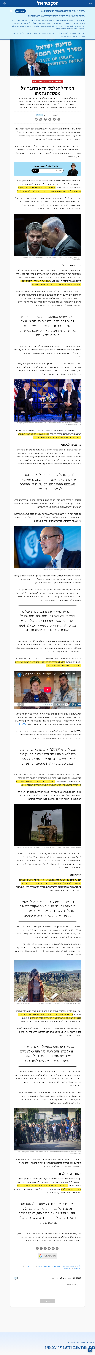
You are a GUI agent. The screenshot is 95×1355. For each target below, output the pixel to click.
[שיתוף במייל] (54, 119)
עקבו (38, 115)
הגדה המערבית (30, 1266)
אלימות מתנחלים (68, 1266)
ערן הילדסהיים (49, 115)
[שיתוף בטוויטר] (50, 119)
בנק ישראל (77, 1268)
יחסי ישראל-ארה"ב (44, 1266)
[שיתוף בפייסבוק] (45, 119)
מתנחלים (57, 1266)
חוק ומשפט (67, 1268)
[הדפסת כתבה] (36, 119)
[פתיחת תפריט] (4, 3)
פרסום (47, 1301)
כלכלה (79, 1266)
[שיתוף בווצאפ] (40, 119)
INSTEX (22, 724)
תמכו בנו (20, 11)
